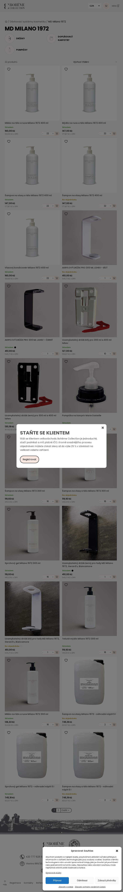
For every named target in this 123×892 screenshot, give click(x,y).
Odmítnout (82, 880)
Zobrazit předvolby (107, 880)
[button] (117, 850)
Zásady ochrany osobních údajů (90, 887)
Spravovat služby (53, 873)
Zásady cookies (66, 887)
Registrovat (29, 459)
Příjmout (57, 880)
